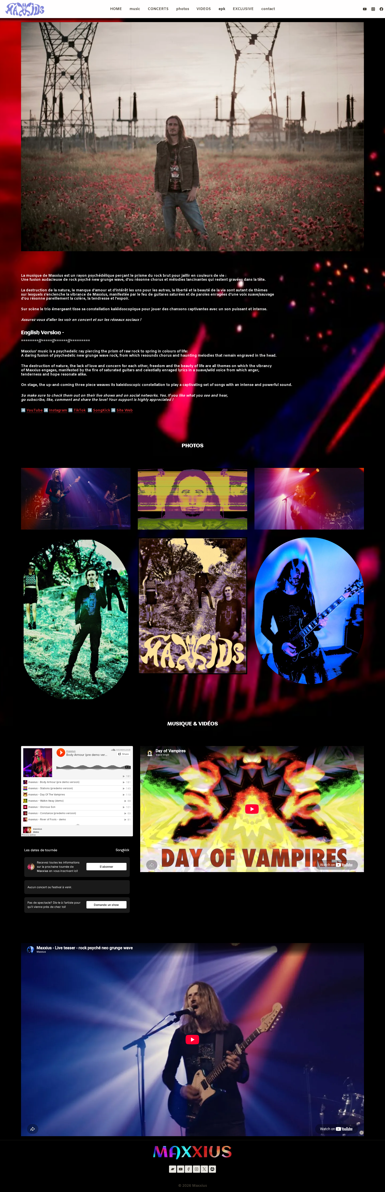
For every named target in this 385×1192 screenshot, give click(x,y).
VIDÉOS (208, 724)
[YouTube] (364, 9)
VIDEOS (204, 9)
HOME (116, 9)
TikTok (80, 410)
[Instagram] (373, 9)
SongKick (101, 410)
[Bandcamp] (172, 1169)
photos (182, 9)
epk (222, 9)
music (135, 9)
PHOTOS (193, 445)
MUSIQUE (179, 724)
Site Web (125, 410)
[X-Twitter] (204, 1169)
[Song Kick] (212, 1169)
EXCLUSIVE (243, 9)
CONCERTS (158, 9)
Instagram (58, 410)
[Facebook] (381, 9)
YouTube (34, 410)
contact (268, 9)
